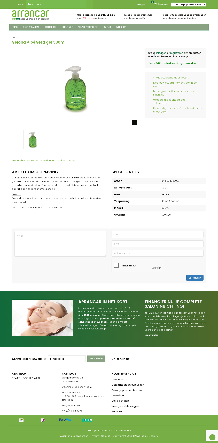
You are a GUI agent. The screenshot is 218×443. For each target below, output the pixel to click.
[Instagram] (146, 358)
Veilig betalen (120, 400)
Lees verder (151, 335)
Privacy (95, 436)
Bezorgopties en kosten (127, 390)
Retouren (117, 411)
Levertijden (118, 395)
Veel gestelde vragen (125, 406)
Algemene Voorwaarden (74, 436)
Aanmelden (96, 358)
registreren (176, 53)
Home (15, 37)
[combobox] (56, 4)
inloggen (161, 53)
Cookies (105, 436)
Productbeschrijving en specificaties (33, 160)
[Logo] (30, 14)
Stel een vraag (66, 160)
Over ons (117, 379)
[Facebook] (134, 358)
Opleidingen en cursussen (128, 384)
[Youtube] (140, 358)
